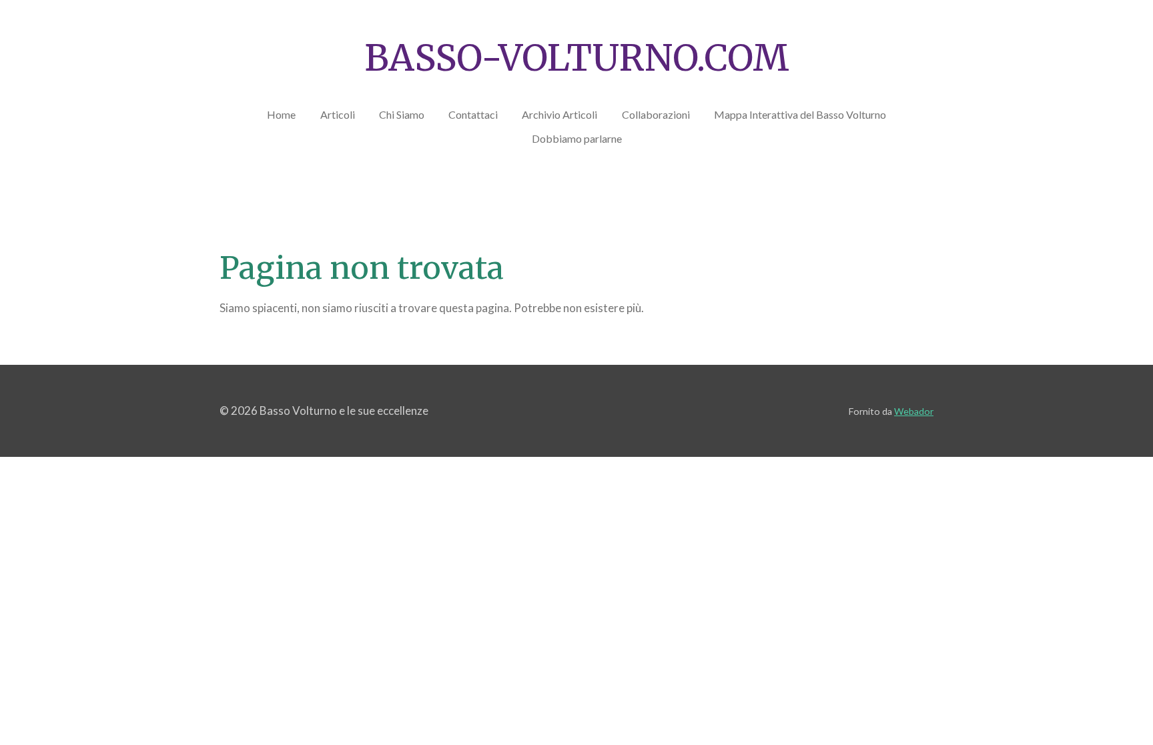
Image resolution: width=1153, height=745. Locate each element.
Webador (913, 411)
